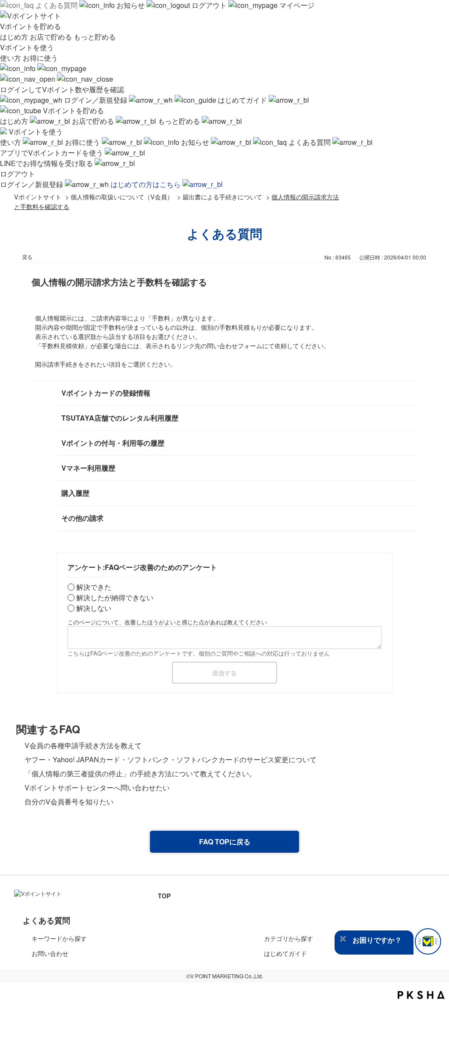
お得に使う (40, 58)
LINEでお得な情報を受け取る (47, 163)
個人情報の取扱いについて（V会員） (122, 196)
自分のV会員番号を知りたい (69, 802)
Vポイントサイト (37, 196)
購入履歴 (75, 493)
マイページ (296, 5)
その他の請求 (82, 518)
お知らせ (130, 5)
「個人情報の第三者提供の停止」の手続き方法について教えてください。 (140, 773)
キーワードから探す (59, 938)
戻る (27, 256)
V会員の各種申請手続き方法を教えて (83, 745)
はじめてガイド (242, 100)
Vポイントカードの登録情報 (105, 393)
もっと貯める (95, 37)
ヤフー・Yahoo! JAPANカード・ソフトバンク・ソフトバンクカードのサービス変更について (171, 759)
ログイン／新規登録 (95, 100)
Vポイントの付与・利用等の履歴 (112, 443)
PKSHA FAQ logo (421, 995)
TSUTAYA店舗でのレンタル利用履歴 (119, 418)
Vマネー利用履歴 (88, 468)
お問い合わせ (50, 953)
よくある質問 (56, 5)
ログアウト (209, 5)
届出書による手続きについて (222, 196)
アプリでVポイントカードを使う (52, 153)
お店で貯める (52, 37)
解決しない (93, 608)
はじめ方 (15, 37)
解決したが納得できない (114, 597)
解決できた (93, 587)
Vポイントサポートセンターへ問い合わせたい (97, 787)
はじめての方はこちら (146, 184)
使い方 (11, 58)
